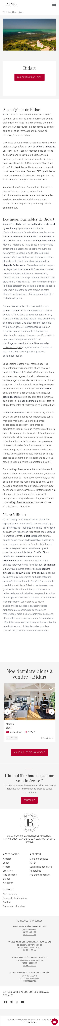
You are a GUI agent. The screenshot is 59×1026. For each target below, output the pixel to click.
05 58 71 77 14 (29, 966)
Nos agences (10, 874)
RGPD (33, 862)
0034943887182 (29, 981)
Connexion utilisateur (14, 906)
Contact (7, 902)
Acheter (7, 858)
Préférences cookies (40, 874)
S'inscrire (29, 800)
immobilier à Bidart (21, 585)
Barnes (6, 878)
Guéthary (21, 364)
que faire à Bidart (28, 544)
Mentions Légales (39, 858)
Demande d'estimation (15, 898)
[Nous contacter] (54, 1021)
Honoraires (35, 870)
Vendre (6, 866)
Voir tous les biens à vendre (29, 752)
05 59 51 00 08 (29, 950)
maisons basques (12, 347)
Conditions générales (41, 866)
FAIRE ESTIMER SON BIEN (29, 77)
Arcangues (34, 532)
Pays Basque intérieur (22, 502)
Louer (6, 862)
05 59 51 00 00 (29, 935)
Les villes (12, 12)
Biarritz (18, 536)
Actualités (8, 882)
